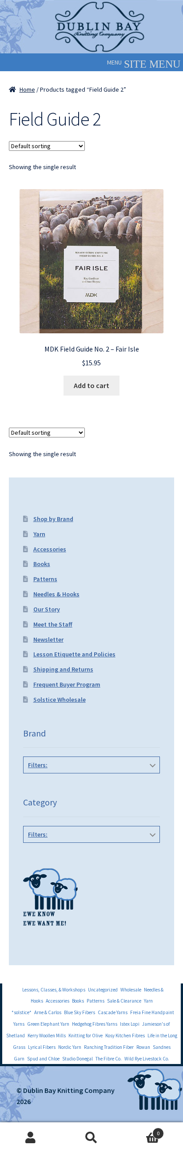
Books (41, 564)
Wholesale (130, 990)
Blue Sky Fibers (79, 1012)
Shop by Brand (53, 519)
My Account (30, 1138)
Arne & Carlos (47, 1012)
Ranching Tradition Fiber (109, 1047)
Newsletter (48, 639)
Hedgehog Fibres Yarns (94, 1024)
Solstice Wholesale (59, 700)
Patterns (45, 579)
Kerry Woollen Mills (47, 1035)
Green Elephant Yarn (48, 1024)
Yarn (39, 534)
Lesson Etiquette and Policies (74, 654)
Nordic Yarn (69, 1047)
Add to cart (91, 385)
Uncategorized (103, 990)
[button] (114, 62)
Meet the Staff (52, 624)
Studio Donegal (77, 1059)
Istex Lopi (129, 1024)
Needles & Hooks (56, 594)
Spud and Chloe (43, 1059)
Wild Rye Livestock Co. (146, 1059)
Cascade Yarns (112, 1012)
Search (91, 1138)
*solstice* (22, 1012)
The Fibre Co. (108, 1059)
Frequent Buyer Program (66, 684)
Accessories (49, 549)
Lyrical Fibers (42, 1047)
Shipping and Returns (63, 669)
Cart (141, 1130)
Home (27, 89)
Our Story (46, 609)
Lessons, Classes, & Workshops (53, 990)
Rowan (143, 1047)
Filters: (38, 765)
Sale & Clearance (124, 1001)
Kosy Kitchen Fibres (125, 1035)
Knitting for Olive (85, 1035)
